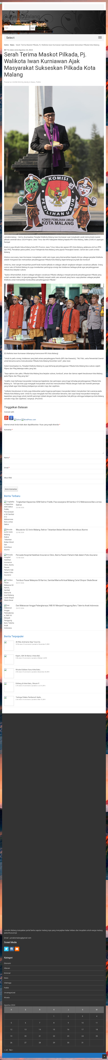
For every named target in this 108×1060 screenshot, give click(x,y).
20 (25, 1036)
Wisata (7, 998)
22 (54, 1036)
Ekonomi (7, 963)
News (12, 45)
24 (83, 1036)
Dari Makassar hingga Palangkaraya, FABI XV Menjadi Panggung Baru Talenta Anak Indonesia (57, 605)
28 (40, 1043)
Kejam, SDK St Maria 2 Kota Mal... (28, 656)
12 (11, 1030)
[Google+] (6, 420)
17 (83, 1030)
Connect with (9, 412)
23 (68, 1036)
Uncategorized (9, 993)
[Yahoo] (17, 420)
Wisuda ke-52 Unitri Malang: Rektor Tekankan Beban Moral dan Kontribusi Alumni (52, 530)
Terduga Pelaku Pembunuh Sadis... (29, 697)
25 (97, 1036)
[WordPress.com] (29, 420)
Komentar (8, 430)
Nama (7, 458)
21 (40, 1036)
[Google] (11, 420)
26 (11, 1043)
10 (83, 1023)
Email (7, 468)
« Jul (6, 1050)
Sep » (11, 1050)
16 (68, 1030)
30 (68, 1043)
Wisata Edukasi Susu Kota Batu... (28, 670)
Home (6, 45)
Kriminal (7, 973)
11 (97, 1023)
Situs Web (8, 478)
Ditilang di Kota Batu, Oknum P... (28, 683)
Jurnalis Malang (22, 17)
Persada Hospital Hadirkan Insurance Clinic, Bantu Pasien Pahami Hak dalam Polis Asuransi (56, 555)
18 (97, 1030)
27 (25, 1043)
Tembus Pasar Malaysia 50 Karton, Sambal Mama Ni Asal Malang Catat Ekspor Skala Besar (56, 580)
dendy (26, 82)
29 (54, 1043)
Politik (38, 82)
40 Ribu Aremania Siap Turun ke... (28, 642)
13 (25, 1030)
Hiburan (7, 968)
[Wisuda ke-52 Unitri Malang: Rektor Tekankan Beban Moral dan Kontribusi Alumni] (9, 539)
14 (40, 1030)
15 (54, 1030)
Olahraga (7, 983)
